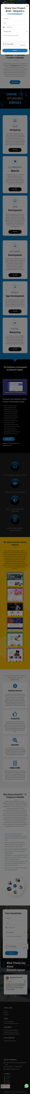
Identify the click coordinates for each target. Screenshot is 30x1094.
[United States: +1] (4, 27)
